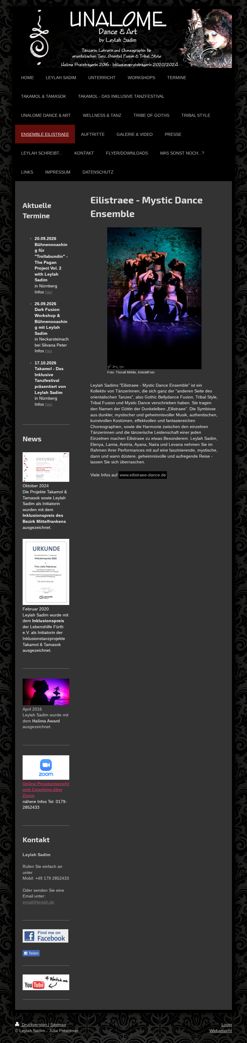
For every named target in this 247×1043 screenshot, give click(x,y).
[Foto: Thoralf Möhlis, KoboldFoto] (154, 298)
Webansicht (221, 1030)
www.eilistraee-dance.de (143, 474)
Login (226, 1024)
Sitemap (58, 1024)
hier (48, 292)
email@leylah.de (38, 902)
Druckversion (34, 1024)
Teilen (33, 953)
